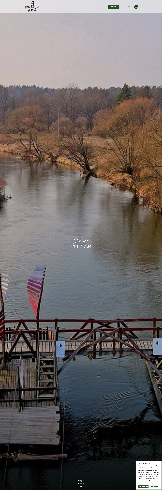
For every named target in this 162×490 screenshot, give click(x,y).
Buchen (115, 6)
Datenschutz (150, 479)
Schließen (154, 486)
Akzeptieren (143, 486)
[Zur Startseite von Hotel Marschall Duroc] (32, 6)
